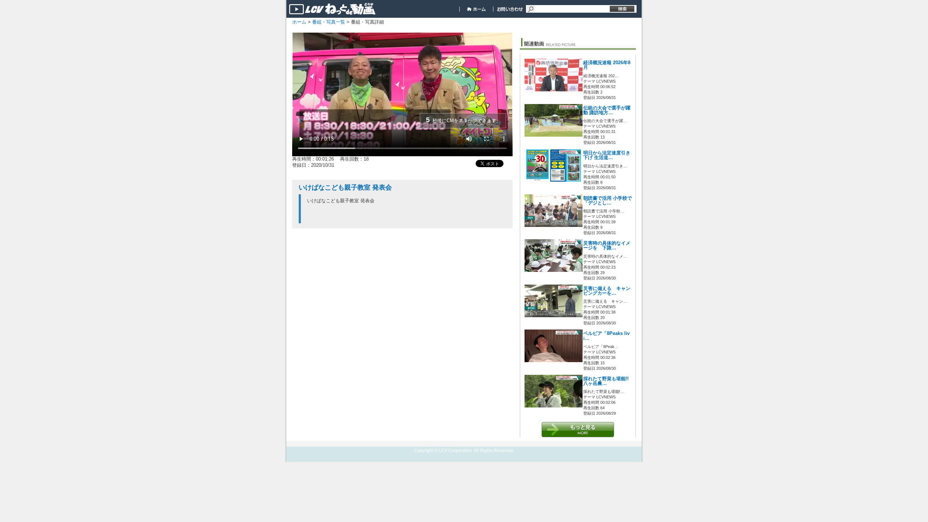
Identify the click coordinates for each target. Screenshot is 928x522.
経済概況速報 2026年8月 (606, 65)
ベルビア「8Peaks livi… (606, 336)
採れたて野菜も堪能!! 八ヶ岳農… (606, 381)
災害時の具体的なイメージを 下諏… (606, 245)
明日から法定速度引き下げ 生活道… (606, 155)
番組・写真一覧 (328, 22)
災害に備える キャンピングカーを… (606, 291)
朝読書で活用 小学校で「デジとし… (607, 201)
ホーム (299, 22)
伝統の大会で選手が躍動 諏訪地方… (606, 110)
